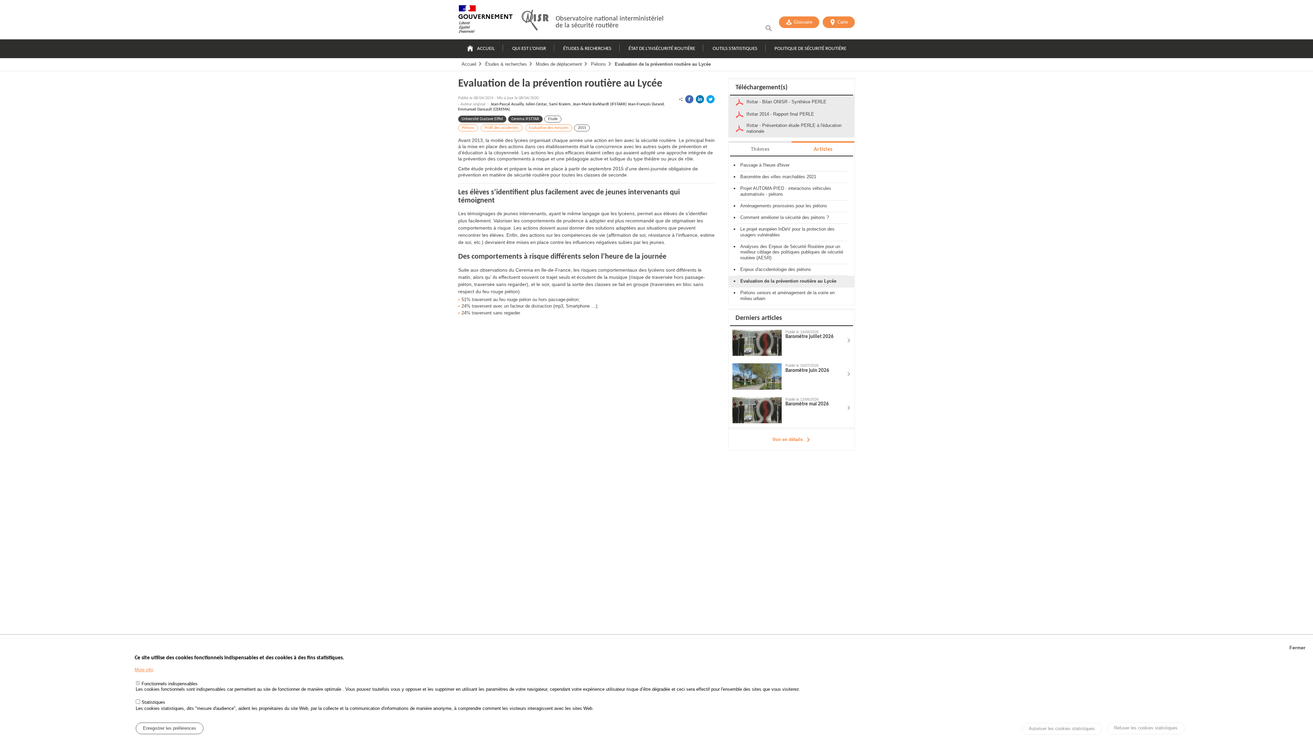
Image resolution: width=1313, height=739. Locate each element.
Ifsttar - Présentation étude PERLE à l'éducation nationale (793, 128)
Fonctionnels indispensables (170, 683)
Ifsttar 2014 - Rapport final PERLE (780, 114)
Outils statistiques (735, 48)
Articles (823, 149)
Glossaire (803, 22)
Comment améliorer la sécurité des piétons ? (784, 217)
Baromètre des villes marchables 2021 (778, 176)
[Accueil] (485, 20)
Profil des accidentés (502, 128)
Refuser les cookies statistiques (1146, 727)
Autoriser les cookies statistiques (1062, 728)
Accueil (486, 48)
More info (144, 669)
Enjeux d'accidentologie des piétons (775, 269)
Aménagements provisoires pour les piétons (783, 205)
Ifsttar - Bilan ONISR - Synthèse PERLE (786, 101)
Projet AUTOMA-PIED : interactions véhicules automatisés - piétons (785, 191)
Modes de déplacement (559, 64)
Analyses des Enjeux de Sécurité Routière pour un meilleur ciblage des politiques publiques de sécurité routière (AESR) (791, 252)
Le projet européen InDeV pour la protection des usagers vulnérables (787, 231)
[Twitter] (710, 99)
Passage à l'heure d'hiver (765, 165)
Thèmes (760, 149)
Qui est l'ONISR (529, 48)
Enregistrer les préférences (169, 728)
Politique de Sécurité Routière (810, 48)
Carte (842, 22)
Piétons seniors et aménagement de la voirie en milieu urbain (787, 295)
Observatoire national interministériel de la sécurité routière (610, 22)
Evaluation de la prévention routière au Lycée (663, 64)
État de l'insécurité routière (661, 48)
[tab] (760, 149)
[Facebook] (689, 99)
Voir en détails (787, 439)
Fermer (1297, 647)
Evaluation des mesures (549, 128)
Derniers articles (758, 318)
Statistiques (153, 702)
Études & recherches (587, 48)
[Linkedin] (700, 99)
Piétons (598, 64)
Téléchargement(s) (761, 87)
